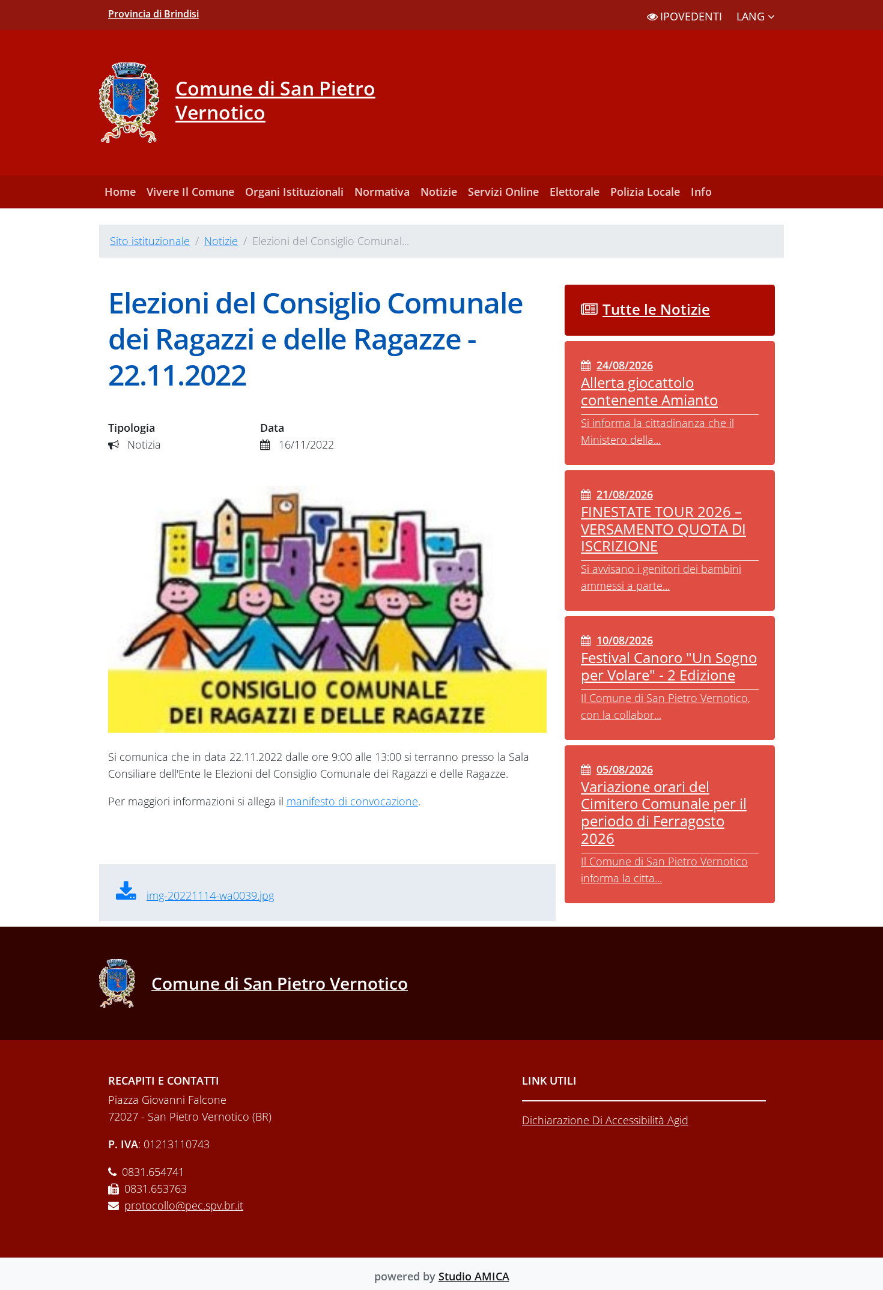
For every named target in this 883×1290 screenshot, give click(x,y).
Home (120, 191)
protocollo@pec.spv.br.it (183, 1205)
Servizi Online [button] (503, 191)
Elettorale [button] (574, 191)
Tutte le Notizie (656, 309)
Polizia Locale (645, 191)
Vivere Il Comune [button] (190, 191)
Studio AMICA (473, 1276)
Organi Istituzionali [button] (294, 191)
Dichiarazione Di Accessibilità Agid (605, 1120)
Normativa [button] (382, 191)
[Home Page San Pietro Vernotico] (125, 983)
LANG (752, 16)
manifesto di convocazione (352, 801)
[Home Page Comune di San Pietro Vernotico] (137, 102)
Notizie (438, 191)
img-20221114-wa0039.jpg (210, 895)
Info (701, 191)
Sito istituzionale (150, 241)
